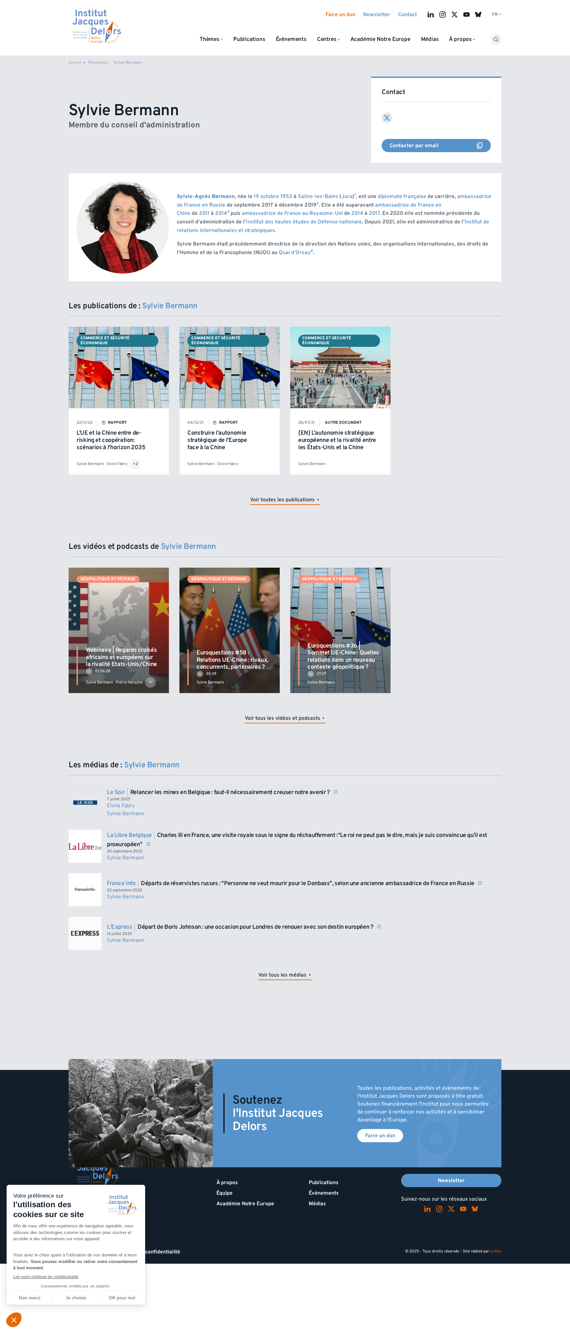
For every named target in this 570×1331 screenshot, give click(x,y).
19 (256, 196)
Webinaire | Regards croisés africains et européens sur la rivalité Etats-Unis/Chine (121, 657)
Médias (430, 39)
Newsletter (376, 14)
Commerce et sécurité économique (105, 340)
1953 (286, 196)
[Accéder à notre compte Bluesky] (478, 14)
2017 (374, 213)
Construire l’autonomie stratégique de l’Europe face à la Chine (217, 440)
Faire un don (340, 14)
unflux (495, 1251)
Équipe (224, 1193)
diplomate (390, 196)
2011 (204, 213)
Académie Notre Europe (380, 39)
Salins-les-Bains (318, 196)
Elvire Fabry (117, 464)
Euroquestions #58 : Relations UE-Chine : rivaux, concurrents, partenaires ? (232, 660)
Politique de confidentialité (147, 1251)
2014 (221, 213)
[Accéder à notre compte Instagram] (442, 14)
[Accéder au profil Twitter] (387, 118)
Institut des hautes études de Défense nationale (304, 221)
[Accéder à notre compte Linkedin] (431, 14)
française (414, 196)
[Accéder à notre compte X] (454, 14)
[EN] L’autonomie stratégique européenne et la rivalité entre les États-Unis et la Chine (337, 440)
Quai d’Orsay (294, 252)
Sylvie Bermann (90, 464)
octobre (269, 196)
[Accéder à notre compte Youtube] (466, 14)
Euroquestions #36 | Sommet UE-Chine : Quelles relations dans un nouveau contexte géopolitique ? (343, 656)
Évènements (291, 39)
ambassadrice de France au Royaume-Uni (292, 213)
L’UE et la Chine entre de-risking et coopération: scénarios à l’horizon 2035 (111, 440)
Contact (407, 14)
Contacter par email (440, 145)
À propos (227, 1182)
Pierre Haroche (129, 682)
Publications (249, 39)
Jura (346, 196)
